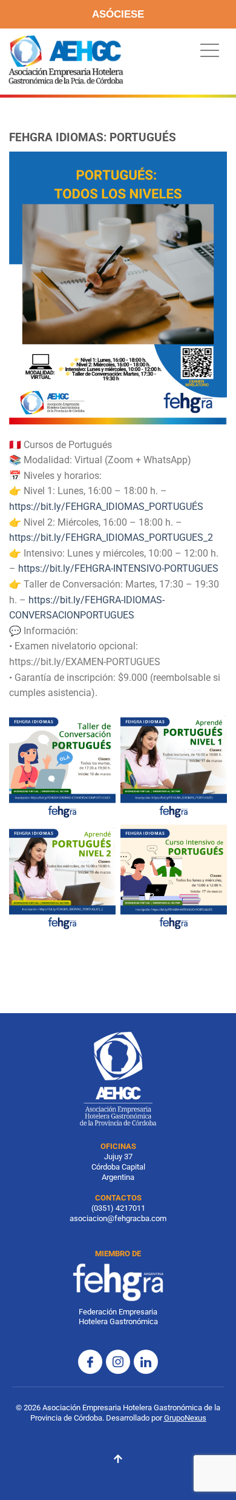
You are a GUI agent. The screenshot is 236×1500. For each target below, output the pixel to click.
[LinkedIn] (146, 1362)
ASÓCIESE (118, 14)
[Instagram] (118, 1362)
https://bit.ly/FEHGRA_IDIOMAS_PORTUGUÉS (106, 506)
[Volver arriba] (118, 1460)
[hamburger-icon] (206, 51)
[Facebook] (90, 1362)
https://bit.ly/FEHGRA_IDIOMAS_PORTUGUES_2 (111, 537)
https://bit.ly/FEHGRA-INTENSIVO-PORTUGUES (118, 568)
